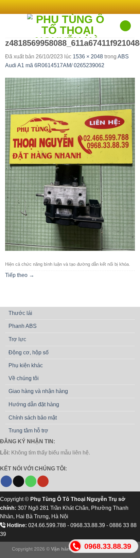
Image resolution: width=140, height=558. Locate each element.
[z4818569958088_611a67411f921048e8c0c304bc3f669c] (70, 164)
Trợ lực (17, 339)
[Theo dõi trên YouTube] (43, 481)
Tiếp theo (19, 275)
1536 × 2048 (88, 56)
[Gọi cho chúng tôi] (30, 481)
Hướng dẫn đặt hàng (33, 404)
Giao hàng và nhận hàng (38, 391)
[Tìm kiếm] (125, 26)
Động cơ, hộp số (28, 352)
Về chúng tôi (23, 378)
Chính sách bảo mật (32, 418)
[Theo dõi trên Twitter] (73, 6)
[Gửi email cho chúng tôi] (80, 6)
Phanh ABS (22, 326)
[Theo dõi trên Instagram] (67, 6)
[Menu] (9, 25)
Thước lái (20, 313)
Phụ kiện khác (25, 365)
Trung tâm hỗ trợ (28, 430)
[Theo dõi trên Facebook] (60, 6)
